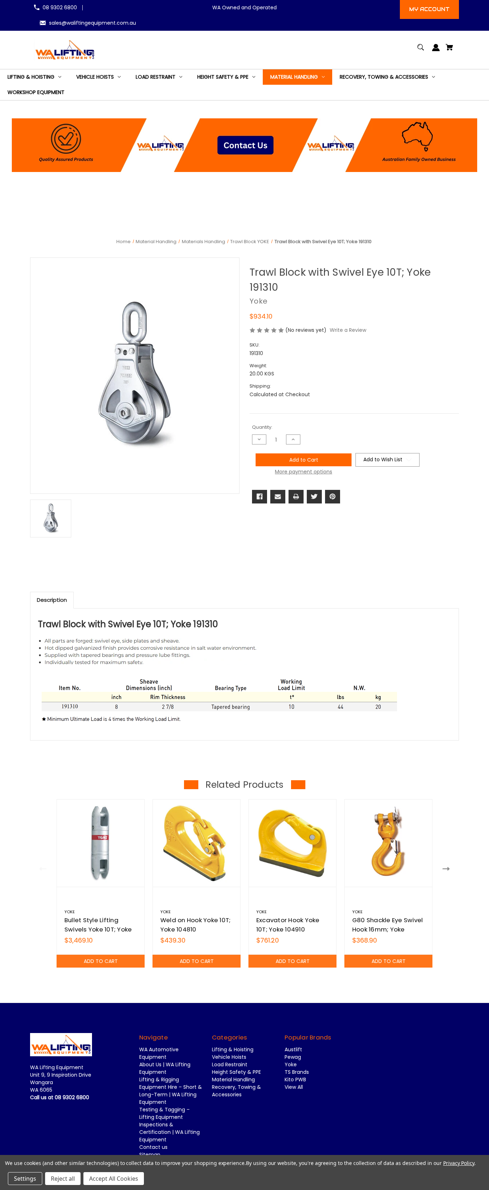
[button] (244, 145)
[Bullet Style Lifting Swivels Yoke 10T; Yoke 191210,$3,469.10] (100, 843)
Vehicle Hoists (229, 1057)
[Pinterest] (332, 497)
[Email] (277, 497)
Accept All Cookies (113, 1178)
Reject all (63, 1178)
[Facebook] (259, 497)
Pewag (293, 1057)
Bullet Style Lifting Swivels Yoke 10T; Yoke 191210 (98, 929)
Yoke (291, 1064)
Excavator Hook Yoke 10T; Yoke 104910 (288, 924)
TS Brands (297, 1072)
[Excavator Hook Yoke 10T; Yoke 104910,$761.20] (292, 843)
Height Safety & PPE (236, 1072)
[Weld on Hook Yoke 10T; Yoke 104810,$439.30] (196, 843)
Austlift (293, 1049)
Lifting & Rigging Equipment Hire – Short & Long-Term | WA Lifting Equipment (170, 1091)
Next (447, 868)
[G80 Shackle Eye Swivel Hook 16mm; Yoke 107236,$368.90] (388, 843)
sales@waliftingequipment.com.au (92, 22)
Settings (25, 1178)
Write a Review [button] (348, 330)
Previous (41, 868)
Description (52, 600)
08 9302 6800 (60, 7)
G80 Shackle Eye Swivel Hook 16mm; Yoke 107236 (387, 929)
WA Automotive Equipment (159, 1053)
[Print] (296, 497)
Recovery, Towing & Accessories (236, 1090)
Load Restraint (229, 1064)
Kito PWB (295, 1079)
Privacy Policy (458, 1163)
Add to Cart (101, 961)
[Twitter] (314, 497)
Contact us (153, 1147)
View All (294, 1087)
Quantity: (262, 427)
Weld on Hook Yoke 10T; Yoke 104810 (195, 924)
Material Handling (233, 1079)
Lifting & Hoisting (232, 1049)
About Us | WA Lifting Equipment (164, 1068)
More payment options (303, 471)
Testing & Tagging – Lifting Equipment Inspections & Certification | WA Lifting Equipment (169, 1124)
